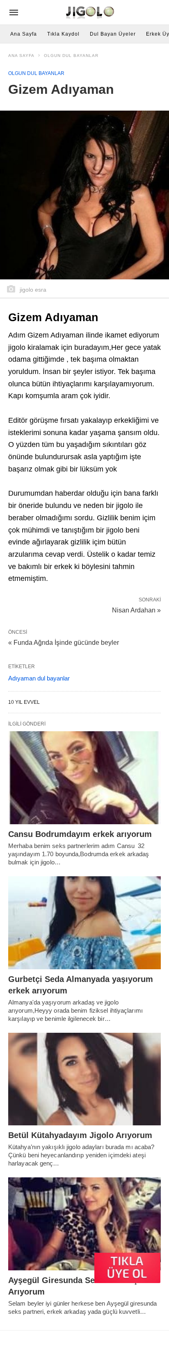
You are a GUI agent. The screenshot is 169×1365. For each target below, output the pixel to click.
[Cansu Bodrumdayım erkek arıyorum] (84, 777)
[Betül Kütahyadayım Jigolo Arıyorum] (84, 1079)
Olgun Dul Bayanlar (71, 55)
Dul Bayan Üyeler (113, 34)
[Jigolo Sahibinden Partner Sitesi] (91, 12)
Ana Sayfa (23, 34)
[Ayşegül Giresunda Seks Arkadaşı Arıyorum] (84, 1223)
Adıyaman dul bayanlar (39, 678)
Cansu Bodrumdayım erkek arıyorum (80, 834)
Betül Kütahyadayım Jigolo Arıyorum (80, 1135)
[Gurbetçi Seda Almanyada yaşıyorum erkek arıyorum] (84, 922)
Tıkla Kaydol (63, 34)
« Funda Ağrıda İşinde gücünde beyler (63, 642)
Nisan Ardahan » (136, 609)
